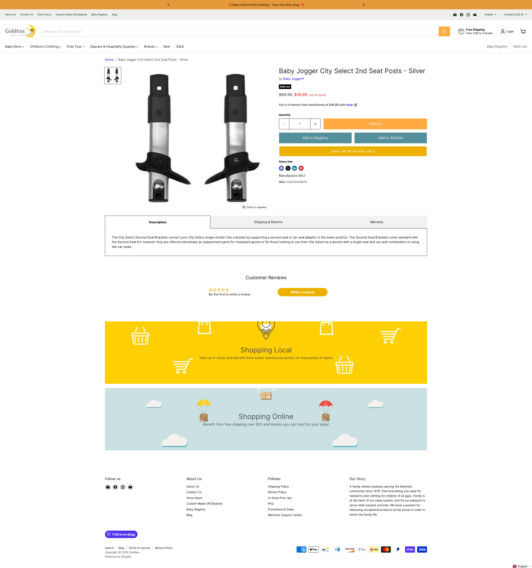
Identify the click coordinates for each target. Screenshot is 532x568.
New (166, 46)
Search (109, 547)
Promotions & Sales (281, 509)
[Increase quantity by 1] (315, 124)
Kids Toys (75, 46)
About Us (10, 14)
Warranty (376, 222)
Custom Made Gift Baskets (71, 14)
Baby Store (13, 46)
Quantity (285, 114)
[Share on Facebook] (281, 168)
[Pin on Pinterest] (301, 168)
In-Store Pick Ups (280, 498)
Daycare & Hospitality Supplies (113, 46)
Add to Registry (315, 138)
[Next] (363, 4)
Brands (149, 46)
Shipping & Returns (268, 222)
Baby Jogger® (293, 79)
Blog (114, 14)
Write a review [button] (302, 292)
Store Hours (44, 14)
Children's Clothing (44, 46)
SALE (180, 46)
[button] (353, 151)
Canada (513, 14)
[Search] (444, 31)
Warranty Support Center (285, 515)
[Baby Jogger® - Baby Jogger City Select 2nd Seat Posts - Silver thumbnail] (113, 75)
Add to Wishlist (390, 138)
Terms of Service (139, 547)
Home (109, 59)
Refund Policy (277, 492)
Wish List (520, 46)
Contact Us (26, 14)
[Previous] (168, 4)
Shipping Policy (278, 486)
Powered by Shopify (118, 556)
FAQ (271, 503)
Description (157, 222)
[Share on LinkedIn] (294, 168)
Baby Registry (99, 14)
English (489, 14)
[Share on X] (288, 168)
